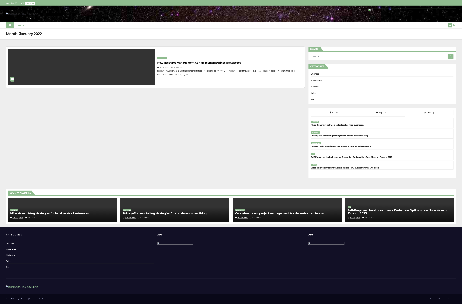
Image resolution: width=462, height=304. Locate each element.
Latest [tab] (335, 113)
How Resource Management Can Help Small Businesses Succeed (199, 62)
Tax (312, 99)
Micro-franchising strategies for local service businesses (49, 213)
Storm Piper (179, 67)
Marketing (315, 87)
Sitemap (441, 299)
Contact (22, 25)
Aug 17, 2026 (130, 218)
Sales (313, 93)
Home (432, 299)
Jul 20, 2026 (355, 218)
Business (315, 74)
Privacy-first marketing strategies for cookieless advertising (165, 213)
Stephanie (32, 218)
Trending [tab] (430, 113)
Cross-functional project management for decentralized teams (279, 213)
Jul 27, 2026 (242, 218)
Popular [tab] (382, 113)
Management (162, 58)
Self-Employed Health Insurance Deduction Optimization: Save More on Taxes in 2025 (398, 212)
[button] (454, 25)
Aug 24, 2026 (18, 218)
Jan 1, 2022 (164, 67)
